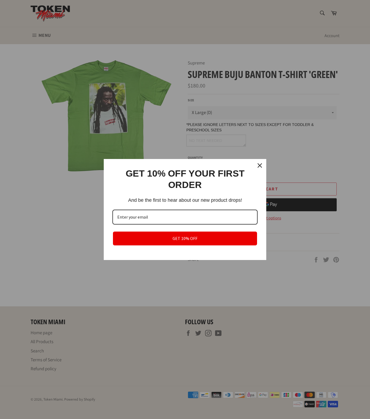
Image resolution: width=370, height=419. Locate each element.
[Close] (259, 165)
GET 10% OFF (185, 238)
